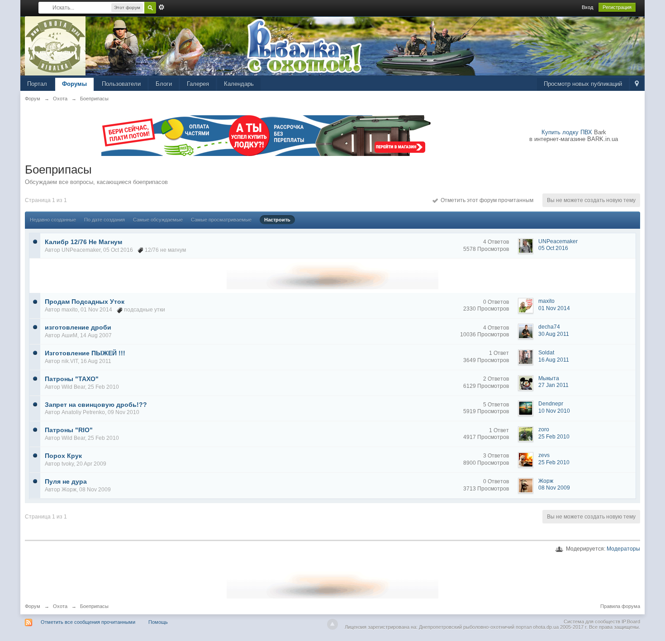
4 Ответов (496, 242)
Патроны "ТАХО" (72, 378)
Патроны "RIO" (69, 430)
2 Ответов (496, 379)
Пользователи (121, 83)
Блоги (164, 83)
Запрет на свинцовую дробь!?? (96, 404)
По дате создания (104, 219)
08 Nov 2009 (554, 488)
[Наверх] (332, 624)
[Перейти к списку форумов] (55, 45)
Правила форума (620, 606)
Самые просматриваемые (221, 219)
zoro (543, 429)
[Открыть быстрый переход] (636, 84)
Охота (60, 606)
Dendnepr (550, 404)
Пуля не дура (66, 481)
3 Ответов (496, 455)
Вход (587, 7)
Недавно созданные (53, 219)
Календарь (239, 83)
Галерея (198, 83)
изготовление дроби (78, 327)
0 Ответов (496, 302)
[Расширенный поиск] (161, 7)
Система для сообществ (592, 621)
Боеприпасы (94, 606)
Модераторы (623, 549)
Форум (32, 606)
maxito (70, 309)
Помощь (158, 622)
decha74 (549, 327)
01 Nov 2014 (554, 308)
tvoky (68, 464)
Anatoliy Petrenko (83, 412)
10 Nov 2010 (554, 411)
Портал (37, 83)
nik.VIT (70, 361)
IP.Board (631, 621)
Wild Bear (73, 387)
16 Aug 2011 (553, 360)
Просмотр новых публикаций (583, 83)
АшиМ (69, 335)
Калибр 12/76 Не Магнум (83, 241)
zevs (544, 455)
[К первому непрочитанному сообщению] (35, 241)
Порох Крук (63, 455)
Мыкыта (548, 378)
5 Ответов (496, 404)
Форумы (74, 83)
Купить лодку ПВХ (567, 132)
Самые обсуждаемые (158, 219)
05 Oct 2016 (553, 248)
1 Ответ (499, 353)
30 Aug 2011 (553, 334)
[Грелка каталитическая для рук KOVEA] (332, 275)
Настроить (277, 219)
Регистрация (617, 7)
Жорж (69, 489)
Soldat (546, 352)
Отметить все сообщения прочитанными (88, 622)
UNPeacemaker (81, 250)
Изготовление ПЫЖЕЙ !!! (85, 353)
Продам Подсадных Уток (84, 301)
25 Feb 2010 (554, 437)
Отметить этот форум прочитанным (485, 200)
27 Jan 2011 (553, 385)
